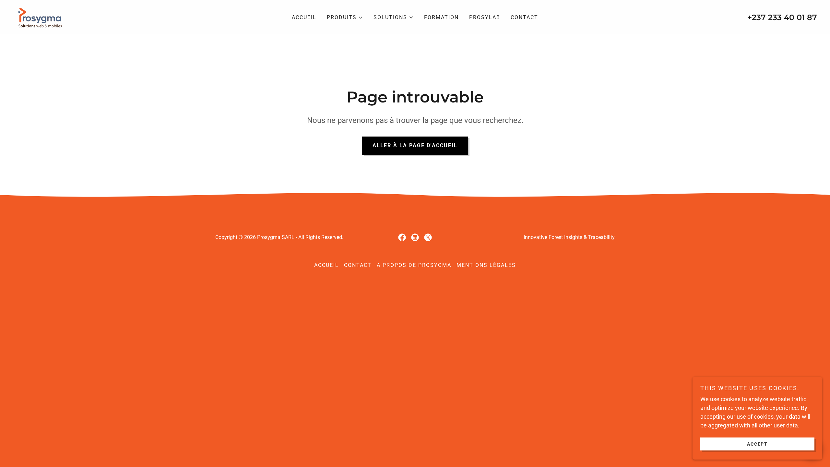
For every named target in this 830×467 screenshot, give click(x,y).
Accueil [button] (326, 265)
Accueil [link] (304, 17)
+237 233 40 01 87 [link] (782, 17)
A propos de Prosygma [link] (414, 265)
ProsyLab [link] (484, 17)
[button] (345, 17)
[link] (39, 16)
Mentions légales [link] (486, 265)
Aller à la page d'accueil (415, 145)
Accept (757, 443)
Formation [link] (441, 17)
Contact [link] (524, 17)
